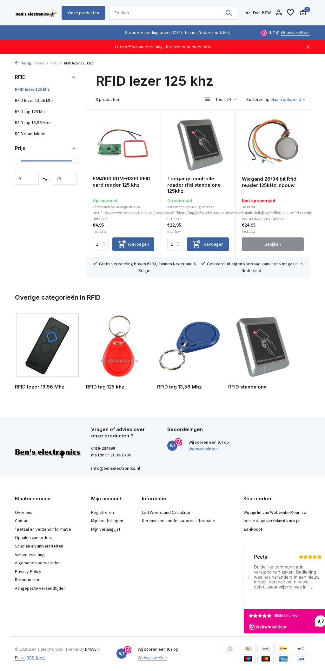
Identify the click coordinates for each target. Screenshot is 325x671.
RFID (54, 63)
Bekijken (273, 244)
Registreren (102, 512)
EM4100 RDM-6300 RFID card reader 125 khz (121, 182)
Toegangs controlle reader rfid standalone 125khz (194, 185)
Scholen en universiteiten (39, 546)
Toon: (221, 99)
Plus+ (20, 658)
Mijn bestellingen (107, 520)
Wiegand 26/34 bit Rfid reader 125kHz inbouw (269, 182)
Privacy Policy (28, 571)
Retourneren (27, 579)
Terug (25, 63)
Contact (22, 520)
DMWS (91, 649)
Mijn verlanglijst (105, 529)
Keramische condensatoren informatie (178, 520)
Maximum (65, 178)
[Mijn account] (279, 13)
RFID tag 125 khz (30, 111)
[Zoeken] (228, 13)
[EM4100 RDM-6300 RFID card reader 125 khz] (123, 143)
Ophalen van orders (33, 537)
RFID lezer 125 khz (32, 89)
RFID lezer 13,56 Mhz (34, 100)
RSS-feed (36, 658)
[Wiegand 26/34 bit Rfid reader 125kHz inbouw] (273, 143)
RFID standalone (30, 133)
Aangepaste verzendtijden (40, 588)
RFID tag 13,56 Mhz (32, 122)
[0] (301, 13)
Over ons (23, 512)
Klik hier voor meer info (188, 47)
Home (39, 63)
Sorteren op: (258, 99)
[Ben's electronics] (36, 12)
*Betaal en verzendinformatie (43, 529)
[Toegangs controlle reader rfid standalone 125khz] (198, 143)
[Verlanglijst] (290, 13)
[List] (208, 99)
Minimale (27, 178)
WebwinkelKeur (295, 32)
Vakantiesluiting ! (31, 554)
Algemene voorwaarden (38, 563)
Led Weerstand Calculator (166, 512)
